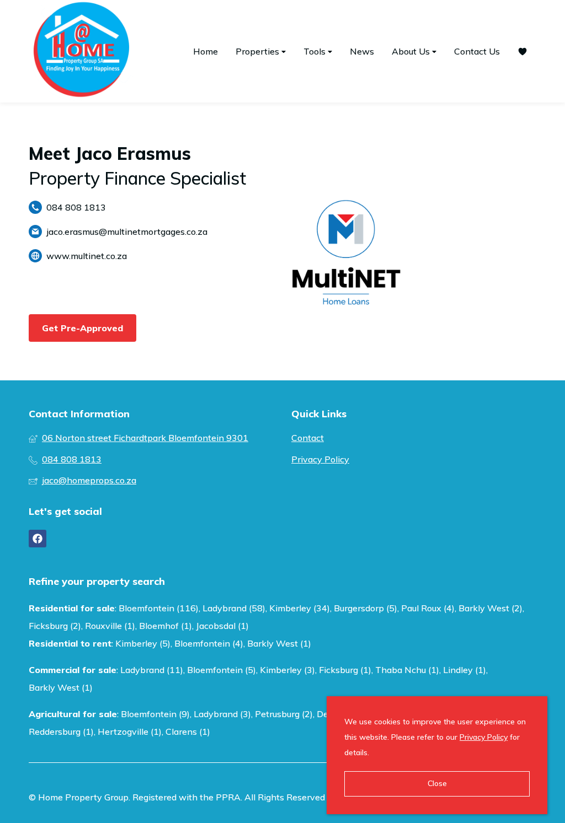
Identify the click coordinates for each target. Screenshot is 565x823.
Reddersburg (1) (61, 731)
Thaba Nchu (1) (407, 669)
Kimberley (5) (142, 643)
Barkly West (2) (491, 608)
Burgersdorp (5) (365, 608)
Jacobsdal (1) (222, 625)
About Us (412, 51)
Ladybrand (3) (222, 713)
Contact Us (477, 51)
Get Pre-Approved (82, 327)
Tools (315, 51)
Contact (307, 437)
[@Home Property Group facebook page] (37, 538)
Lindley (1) (464, 669)
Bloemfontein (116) (159, 608)
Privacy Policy (320, 459)
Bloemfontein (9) (155, 713)
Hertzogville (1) (130, 731)
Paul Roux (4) (428, 608)
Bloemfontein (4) (208, 643)
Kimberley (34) (299, 608)
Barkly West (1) (279, 643)
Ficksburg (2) (55, 625)
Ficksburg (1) (345, 669)
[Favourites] (522, 51)
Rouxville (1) (110, 625)
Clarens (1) (188, 731)
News (362, 51)
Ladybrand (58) (233, 608)
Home (205, 51)
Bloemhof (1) (165, 625)
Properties (258, 51)
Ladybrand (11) (151, 669)
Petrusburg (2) (284, 713)
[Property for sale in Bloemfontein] (81, 51)
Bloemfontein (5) (221, 669)
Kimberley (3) (287, 669)
